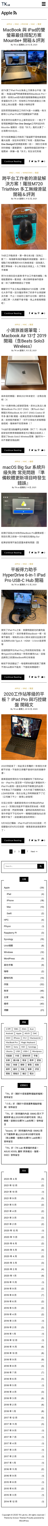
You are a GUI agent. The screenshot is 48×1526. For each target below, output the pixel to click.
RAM (8, 1047)
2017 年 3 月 (24, 1449)
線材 (15, 1069)
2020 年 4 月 (24, 1256)
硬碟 (22, 1065)
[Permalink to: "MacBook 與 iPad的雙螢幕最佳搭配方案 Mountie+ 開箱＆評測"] (24, 67)
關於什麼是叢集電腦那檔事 (29, 1093)
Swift (25, 913)
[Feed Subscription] (15, 13)
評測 (37, 1069)
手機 (36, 1056)
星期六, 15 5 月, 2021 (28, 351)
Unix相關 (24, 945)
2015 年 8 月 (24, 1482)
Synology (24, 939)
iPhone (24, 24)
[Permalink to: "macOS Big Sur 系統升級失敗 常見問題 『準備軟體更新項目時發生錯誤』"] (24, 510)
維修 (31, 462)
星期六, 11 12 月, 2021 (28, 199)
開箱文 (16, 1074)
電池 (32, 1074)
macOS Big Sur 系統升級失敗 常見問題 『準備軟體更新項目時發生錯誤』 (24, 475)
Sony (16, 1047)
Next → (34, 852)
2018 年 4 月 (24, 1391)
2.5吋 (8, 1029)
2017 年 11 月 (24, 1423)
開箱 (8, 1074)
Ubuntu (9, 1051)
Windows (27, 173)
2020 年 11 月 (24, 1236)
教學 (32, 1060)
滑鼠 (8, 1065)
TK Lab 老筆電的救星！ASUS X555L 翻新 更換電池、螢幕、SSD (22, 1151)
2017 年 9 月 (24, 1430)
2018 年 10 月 (24, 1353)
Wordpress (37, 1051)
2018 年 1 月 (24, 1411)
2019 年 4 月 (24, 1314)
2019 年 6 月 (24, 1301)
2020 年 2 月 (24, 1269)
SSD (23, 1047)
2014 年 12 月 (24, 1501)
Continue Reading (12, 161)
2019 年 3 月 (24, 1320)
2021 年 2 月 (24, 1224)
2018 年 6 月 (24, 1378)
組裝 (37, 1065)
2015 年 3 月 (24, 1494)
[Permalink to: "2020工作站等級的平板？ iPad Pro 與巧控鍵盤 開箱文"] (24, 737)
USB (18, 1051)
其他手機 (24, 964)
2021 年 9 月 (24, 1198)
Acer (32, 1029)
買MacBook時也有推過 (23, 657)
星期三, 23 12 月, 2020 (28, 709)
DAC (35, 1033)
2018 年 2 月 (24, 1404)
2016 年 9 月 (24, 1475)
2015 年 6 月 (24, 1488)
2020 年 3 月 (24, 1262)
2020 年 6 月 (24, 1243)
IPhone (17, 1038)
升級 (17, 1056)
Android (9, 1033)
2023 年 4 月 (24, 1178)
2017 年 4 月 (24, 1443)
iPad (17, 24)
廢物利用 (24, 977)
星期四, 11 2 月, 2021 (28, 585)
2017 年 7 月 (24, 1436)
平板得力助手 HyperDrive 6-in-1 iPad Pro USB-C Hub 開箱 (24, 575)
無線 (15, 1065)
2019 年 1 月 (24, 1333)
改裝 (24, 984)
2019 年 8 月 (24, 1294)
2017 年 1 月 (24, 1462)
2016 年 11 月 (24, 1469)
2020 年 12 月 (24, 1230)
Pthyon (24, 926)
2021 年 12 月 (24, 1185)
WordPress (24, 958)
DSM (8, 1038)
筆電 (30, 1065)
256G (24, 1029)
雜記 (24, 1074)
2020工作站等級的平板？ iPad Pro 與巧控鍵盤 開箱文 (24, 699)
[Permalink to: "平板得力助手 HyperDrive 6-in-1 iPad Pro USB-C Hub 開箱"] (24, 607)
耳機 (22, 1069)
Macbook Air (35, 1038)
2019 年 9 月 (24, 1288)
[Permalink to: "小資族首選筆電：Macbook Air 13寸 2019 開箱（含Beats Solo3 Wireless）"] (24, 373)
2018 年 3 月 (24, 1398)
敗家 (39, 24)
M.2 (24, 1038)
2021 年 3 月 (24, 1217)
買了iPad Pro (12, 90)
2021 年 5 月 (24, 1204)
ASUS (27, 1033)
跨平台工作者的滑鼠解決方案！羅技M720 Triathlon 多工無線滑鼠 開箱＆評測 (24, 186)
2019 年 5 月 (24, 1307)
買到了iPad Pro (8, 630)
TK (15, 45)
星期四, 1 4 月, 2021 (28, 487)
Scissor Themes (19, 1518)
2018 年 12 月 (24, 1340)
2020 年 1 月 (24, 1275)
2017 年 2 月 (24, 1456)
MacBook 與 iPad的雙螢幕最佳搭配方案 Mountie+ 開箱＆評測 (24, 35)
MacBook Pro (12, 1042)
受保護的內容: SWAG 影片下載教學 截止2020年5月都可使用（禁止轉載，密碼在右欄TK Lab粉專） (24, 1117)
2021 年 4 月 (24, 1211)
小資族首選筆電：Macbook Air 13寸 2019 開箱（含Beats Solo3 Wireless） (24, 338)
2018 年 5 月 (24, 1385)
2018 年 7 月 (24, 1372)
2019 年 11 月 (24, 1282)
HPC (24, 919)
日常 (24, 997)
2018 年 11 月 (24, 1346)
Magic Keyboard (28, 1042)
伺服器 (9, 1056)
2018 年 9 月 (24, 1359)
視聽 (24, 1010)
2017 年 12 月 (24, 1417)
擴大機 (16, 1060)
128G (16, 1029)
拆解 (8, 1060)
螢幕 (30, 1069)
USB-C (26, 1051)
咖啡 (24, 971)
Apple (9, 24)
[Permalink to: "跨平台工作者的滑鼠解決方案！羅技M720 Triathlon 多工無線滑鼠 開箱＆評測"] (24, 227)
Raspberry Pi (24, 932)
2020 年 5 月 (24, 1249)
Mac (33, 24)
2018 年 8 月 (24, 1365)
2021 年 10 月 (24, 1191)
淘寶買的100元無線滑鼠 (22, 262)
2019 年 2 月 (24, 1327)
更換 (39, 1060)
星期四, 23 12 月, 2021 (28, 45)
